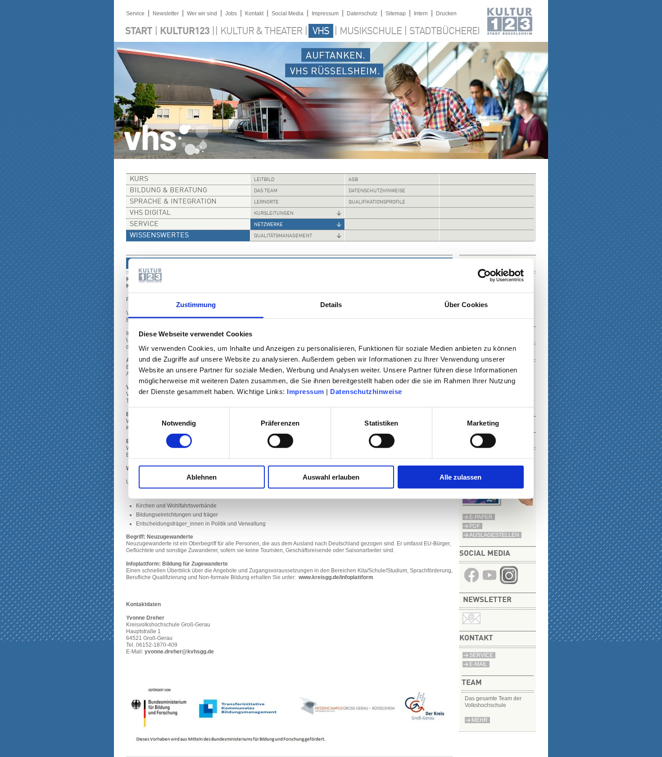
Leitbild (264, 179)
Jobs (231, 13)
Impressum (305, 391)
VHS (321, 31)
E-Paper (481, 517)
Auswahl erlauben (331, 476)
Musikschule (371, 31)
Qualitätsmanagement (283, 236)
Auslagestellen (494, 535)
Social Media (288, 13)
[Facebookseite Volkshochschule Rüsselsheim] (471, 582)
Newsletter (166, 13)
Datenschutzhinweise (366, 391)
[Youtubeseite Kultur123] (490, 582)
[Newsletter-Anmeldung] (471, 622)
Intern (421, 13)
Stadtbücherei (444, 31)
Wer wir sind (202, 13)
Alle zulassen (460, 476)
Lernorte (266, 202)
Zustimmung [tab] (196, 304)
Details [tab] (331, 304)
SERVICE (481, 655)
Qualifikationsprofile (377, 202)
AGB (353, 179)
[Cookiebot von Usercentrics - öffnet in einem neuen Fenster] (484, 275)
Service (135, 13)
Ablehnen (201, 476)
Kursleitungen (274, 213)
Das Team (265, 191)
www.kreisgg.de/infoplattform (336, 577)
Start (138, 31)
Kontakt (254, 13)
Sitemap (395, 13)
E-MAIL (478, 664)
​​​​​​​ (509, 582)
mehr (480, 720)
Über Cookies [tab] (466, 304)
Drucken (446, 13)
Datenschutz (362, 13)
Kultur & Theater (261, 31)
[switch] (280, 441)
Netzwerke (268, 224)
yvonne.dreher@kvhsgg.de (179, 651)
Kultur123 (184, 31)
